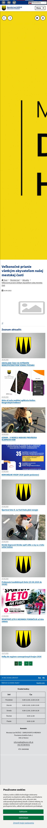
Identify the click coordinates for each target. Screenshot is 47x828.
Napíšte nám (41, 683)
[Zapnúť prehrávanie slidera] (37, 18)
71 (26, 663)
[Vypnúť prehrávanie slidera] (43, 18)
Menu (38, 8)
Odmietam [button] (23, 817)
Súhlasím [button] (23, 811)
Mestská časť (15, 280)
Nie (44, 678)
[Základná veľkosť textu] (9, 2)
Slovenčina (36, 2)
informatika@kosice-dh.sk (23, 742)
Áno (40, 678)
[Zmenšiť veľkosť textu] (3, 2)
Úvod (5, 280)
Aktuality (25, 280)
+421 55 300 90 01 (23, 745)
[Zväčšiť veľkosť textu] (14, 2)
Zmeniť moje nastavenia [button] (23, 823)
